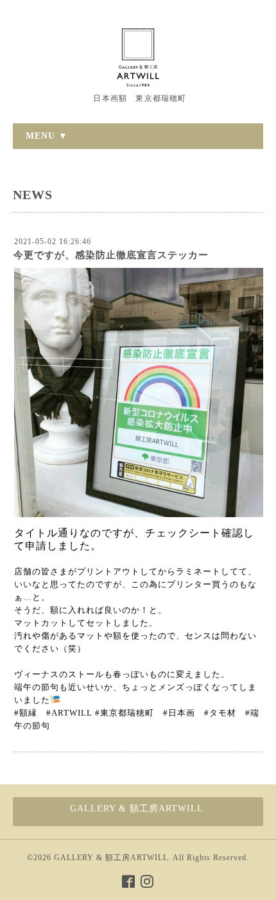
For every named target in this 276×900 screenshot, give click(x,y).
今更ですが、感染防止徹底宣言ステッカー (111, 255)
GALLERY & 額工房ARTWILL (111, 857)
